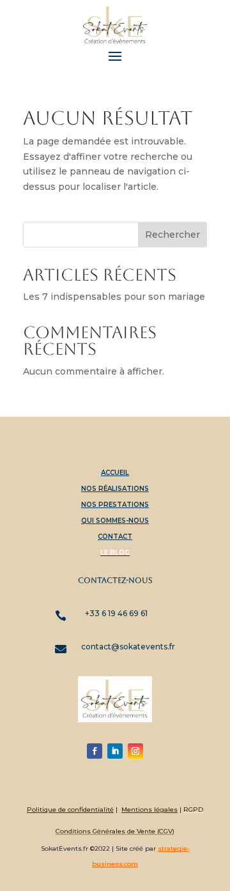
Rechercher (172, 234)
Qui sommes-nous (115, 520)
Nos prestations (115, 504)
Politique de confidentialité (70, 809)
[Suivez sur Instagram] (135, 751)
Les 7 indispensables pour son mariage (114, 296)
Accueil (115, 473)
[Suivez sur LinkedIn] (115, 751)
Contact (115, 536)
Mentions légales (149, 809)
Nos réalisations (115, 488)
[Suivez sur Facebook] (94, 751)
